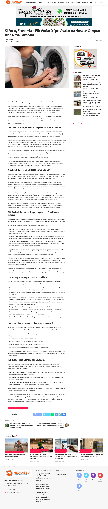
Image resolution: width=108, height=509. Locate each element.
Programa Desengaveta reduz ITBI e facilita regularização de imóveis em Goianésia (92, 84)
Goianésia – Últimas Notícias (43, 470)
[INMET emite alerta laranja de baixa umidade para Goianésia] (77, 78)
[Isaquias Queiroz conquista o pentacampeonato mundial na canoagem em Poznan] (41, 445)
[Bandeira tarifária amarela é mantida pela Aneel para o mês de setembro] (91, 445)
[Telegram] (79, 488)
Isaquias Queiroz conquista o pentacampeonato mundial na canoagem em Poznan (41, 456)
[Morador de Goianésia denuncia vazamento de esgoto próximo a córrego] (77, 94)
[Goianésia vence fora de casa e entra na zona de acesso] (77, 112)
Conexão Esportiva (91, 113)
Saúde (89, 106)
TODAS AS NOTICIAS (21, 408)
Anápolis (84, 113)
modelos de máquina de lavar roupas (42, 268)
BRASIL (57, 449)
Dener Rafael (9, 39)
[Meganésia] (14, 2)
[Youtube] (100, 477)
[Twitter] (86, 477)
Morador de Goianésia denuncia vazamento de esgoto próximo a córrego (91, 93)
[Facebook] (79, 477)
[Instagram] (93, 477)
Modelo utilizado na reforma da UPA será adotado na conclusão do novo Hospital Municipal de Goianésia (92, 102)
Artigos (11, 408)
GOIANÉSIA (85, 79)
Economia (63, 449)
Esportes (98, 113)
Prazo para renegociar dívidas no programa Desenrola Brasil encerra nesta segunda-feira (66, 456)
